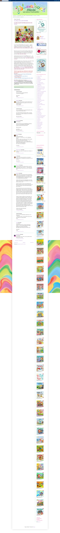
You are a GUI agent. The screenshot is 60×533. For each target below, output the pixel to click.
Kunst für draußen (39, 103)
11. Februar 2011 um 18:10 (19, 131)
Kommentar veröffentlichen (18, 240)
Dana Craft (17, 165)
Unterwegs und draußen (40, 92)
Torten (38, 105)
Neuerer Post (16, 242)
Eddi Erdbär (39, 126)
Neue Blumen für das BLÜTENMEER (21, 20)
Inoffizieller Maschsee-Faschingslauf (40, 109)
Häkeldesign (39, 78)
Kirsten (23, 56)
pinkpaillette (18, 234)
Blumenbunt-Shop (39, 123)
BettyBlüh (38, 102)
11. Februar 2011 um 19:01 (19, 146)
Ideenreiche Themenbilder (40, 100)
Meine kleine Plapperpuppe (41, 116)
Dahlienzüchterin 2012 (40, 93)
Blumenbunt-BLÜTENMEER (29, 15)
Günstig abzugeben (39, 124)
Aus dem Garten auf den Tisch (41, 115)
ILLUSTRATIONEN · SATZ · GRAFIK (21, 15)
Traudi (17, 222)
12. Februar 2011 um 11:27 (19, 219)
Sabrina (15, 24)
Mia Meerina (39, 119)
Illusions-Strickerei (39, 94)
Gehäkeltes (38, 77)
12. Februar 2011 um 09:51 (19, 210)
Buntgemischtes (39, 85)
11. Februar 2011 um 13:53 (19, 97)
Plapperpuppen (39, 125)
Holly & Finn (39, 96)
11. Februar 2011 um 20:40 (19, 162)
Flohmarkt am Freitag (40, 117)
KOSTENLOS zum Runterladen (41, 91)
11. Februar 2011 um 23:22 (19, 170)
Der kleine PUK (39, 113)
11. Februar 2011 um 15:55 (19, 117)
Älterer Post (32, 242)
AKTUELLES (14, 15)
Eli (30, 55)
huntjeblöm (18, 120)
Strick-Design (39, 80)
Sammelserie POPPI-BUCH (41, 104)
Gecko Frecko (34, 15)
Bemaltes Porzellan (39, 122)
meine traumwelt (18, 149)
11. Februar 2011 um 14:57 (19, 105)
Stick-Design (39, 112)
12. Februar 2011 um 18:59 (19, 238)
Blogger (34, 526)
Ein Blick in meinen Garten (41, 86)
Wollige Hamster (39, 95)
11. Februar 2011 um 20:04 (19, 153)
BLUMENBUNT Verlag (40, 89)
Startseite (24, 242)
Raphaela (17, 100)
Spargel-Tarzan (39, 114)
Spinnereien (39, 90)
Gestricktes (38, 81)
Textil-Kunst (39, 128)
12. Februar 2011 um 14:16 (19, 231)
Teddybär (38, 15)
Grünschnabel (39, 99)
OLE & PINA (39, 106)
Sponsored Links (39, 127)
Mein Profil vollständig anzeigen (42, 38)
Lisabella (38, 118)
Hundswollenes (39, 101)
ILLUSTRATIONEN (40, 82)
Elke (26, 56)
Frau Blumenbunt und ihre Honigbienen (40, 84)
